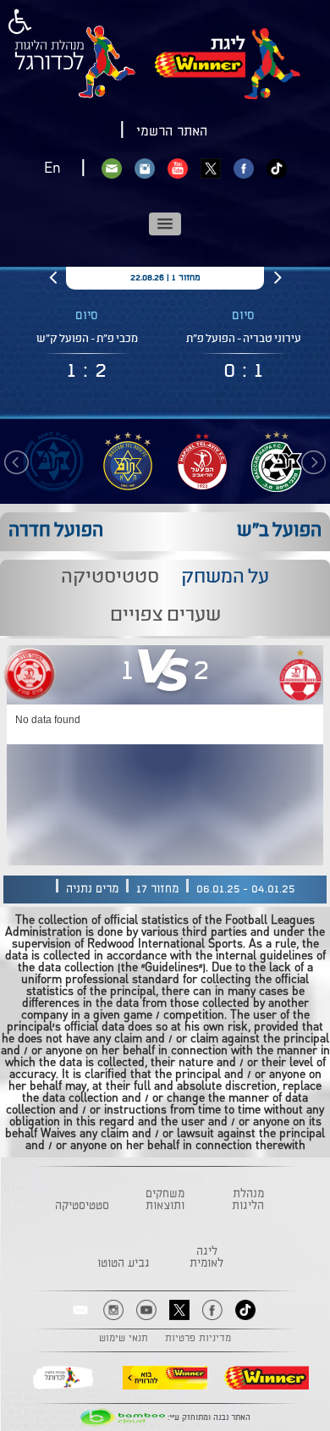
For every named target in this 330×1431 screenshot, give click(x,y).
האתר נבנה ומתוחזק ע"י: (207, 1417)
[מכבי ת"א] (128, 461)
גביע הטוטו (123, 1263)
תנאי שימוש (123, 1339)
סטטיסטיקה (82, 1206)
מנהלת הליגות (248, 1200)
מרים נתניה (92, 889)
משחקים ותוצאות (165, 1200)
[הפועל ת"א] (202, 461)
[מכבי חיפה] (276, 461)
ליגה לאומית (206, 1257)
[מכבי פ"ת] (53, 461)
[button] (165, 224)
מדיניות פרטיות (198, 1339)
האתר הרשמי (171, 131)
